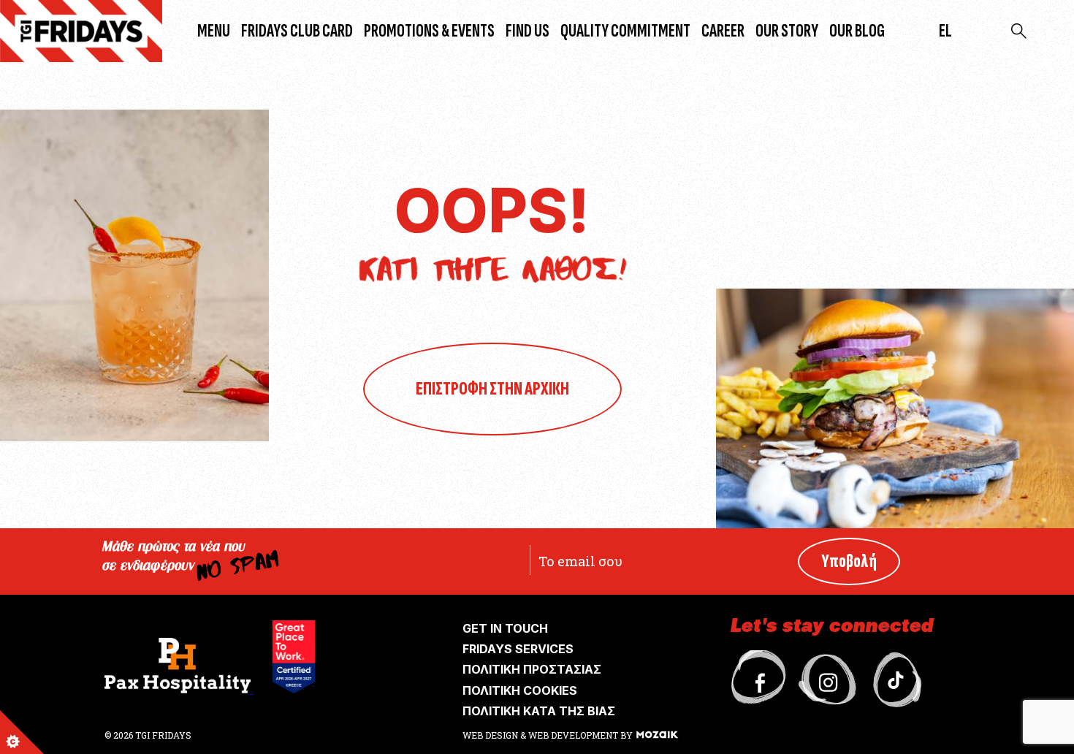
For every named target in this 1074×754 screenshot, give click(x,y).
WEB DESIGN (491, 735)
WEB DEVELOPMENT (573, 735)
